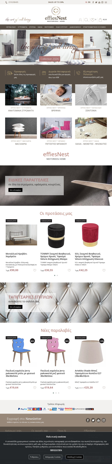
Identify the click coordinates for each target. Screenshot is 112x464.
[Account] (80, 21)
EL (86, 2)
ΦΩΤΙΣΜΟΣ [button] (49, 27)
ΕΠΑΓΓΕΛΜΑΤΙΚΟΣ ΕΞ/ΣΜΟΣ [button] (94, 27)
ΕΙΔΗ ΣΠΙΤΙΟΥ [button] (61, 27)
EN (89, 2)
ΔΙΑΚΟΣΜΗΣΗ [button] (75, 27)
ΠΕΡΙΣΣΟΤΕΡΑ (56, 450)
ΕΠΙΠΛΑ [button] (32, 27)
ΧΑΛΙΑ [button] (40, 27)
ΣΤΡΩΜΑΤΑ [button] (22, 27)
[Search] (86, 21)
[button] (92, 21)
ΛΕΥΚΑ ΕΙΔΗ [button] (11, 27)
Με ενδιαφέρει (15, 190)
